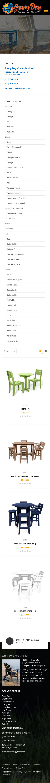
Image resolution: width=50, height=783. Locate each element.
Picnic (9, 315)
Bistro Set (25, 409)
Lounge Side (12, 305)
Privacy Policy (7, 768)
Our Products (25, 764)
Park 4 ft (10, 126)
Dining (9, 152)
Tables (7, 269)
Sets (6, 234)
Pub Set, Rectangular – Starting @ (25, 476)
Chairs (7, 137)
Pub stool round (13, 188)
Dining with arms (14, 157)
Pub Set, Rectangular (15, 254)
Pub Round (11, 330)
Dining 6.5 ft (12, 295)
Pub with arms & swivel (16, 198)
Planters (8, 223)
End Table (11, 300)
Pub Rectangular (13, 325)
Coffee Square (12, 285)
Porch (9, 172)
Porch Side (11, 320)
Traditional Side (13, 341)
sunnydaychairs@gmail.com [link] (18, 88)
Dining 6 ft (11, 116)
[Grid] (40, 351)
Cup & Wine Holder (14, 213)
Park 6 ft (10, 132)
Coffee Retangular (14, 279)
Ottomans (11, 218)
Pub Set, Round (13, 259)
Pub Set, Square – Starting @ (25, 611)
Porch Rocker (12, 177)
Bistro (9, 142)
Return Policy (21, 768)
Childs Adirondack (14, 147)
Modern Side (12, 310)
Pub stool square (14, 193)
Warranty (5, 764)
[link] (8, 741)
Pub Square (11, 336)
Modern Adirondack (15, 167)
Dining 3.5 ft (12, 244)
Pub (8, 183)
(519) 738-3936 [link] (11, 79)
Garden (10, 121)
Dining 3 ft (11, 111)
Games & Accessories (14, 208)
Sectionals (9, 228)
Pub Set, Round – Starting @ (25, 544)
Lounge (10, 162)
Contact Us (37, 764)
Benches (8, 106)
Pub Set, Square (13, 264)
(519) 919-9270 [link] (11, 83)
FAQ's (14, 764)
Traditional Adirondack (16, 203)
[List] (45, 351)
